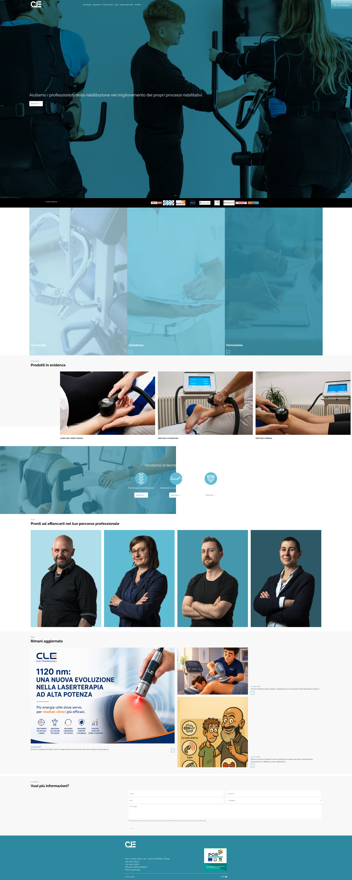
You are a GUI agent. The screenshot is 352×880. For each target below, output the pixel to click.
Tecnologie (38, 345)
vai (32, 352)
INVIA (132, 828)
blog (116, 5)
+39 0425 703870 (132, 864)
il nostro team (107, 5)
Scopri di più (35, 103)
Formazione (234, 345)
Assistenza (136, 345)
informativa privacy (175, 820)
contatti (138, 5)
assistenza (97, 5)
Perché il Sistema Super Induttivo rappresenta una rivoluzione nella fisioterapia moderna (285, 687)
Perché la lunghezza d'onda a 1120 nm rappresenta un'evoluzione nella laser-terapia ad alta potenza (70, 748)
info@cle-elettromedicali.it (136, 867)
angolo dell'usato (126, 5)
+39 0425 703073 (132, 861)
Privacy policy (130, 877)
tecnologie (87, 5)
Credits (222, 877)
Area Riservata (343, 5)
